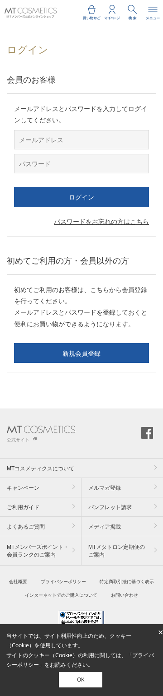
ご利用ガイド (23, 506)
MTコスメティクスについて (40, 468)
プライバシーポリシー (63, 581)
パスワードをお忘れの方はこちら (101, 221)
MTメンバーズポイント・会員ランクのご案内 (38, 550)
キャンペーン (23, 487)
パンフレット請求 (110, 506)
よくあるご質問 (26, 526)
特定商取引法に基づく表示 (127, 581)
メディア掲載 (104, 526)
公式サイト (18, 439)
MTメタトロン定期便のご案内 (116, 550)
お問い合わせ (124, 595)
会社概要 (18, 581)
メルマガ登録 (104, 487)
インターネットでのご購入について (61, 595)
